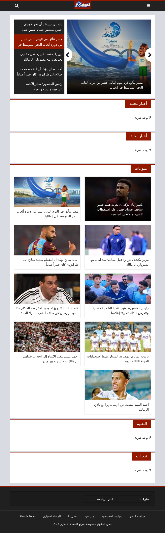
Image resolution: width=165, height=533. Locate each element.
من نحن (89, 516)
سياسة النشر (137, 516)
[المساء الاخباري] (82, 5)
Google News (27, 516)
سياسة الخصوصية (111, 516)
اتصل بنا (72, 516)
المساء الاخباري (52, 516)
